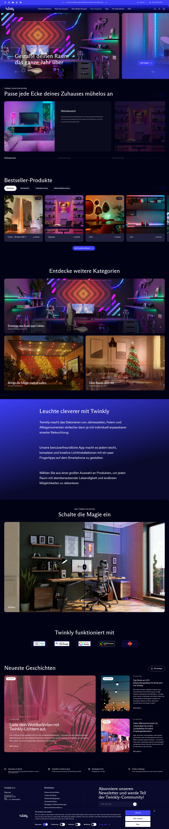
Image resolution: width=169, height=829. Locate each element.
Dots (91, 237)
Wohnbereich (10, 158)
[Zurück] (63, 2)
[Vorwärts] (106, 2)
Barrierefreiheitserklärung (53, 807)
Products (106, 721)
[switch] (62, 824)
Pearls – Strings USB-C (17, 237)
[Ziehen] (84, 567)
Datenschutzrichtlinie (51, 792)
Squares (51, 237)
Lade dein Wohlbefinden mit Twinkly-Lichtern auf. (34, 727)
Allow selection (138, 818)
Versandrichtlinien (50, 801)
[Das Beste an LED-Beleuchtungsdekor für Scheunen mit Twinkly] (115, 693)
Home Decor (10, 678)
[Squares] (64, 214)
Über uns (7, 792)
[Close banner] (154, 811)
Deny (137, 824)
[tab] (10, 188)
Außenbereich (108, 678)
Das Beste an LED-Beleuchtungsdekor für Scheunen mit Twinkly (147, 683)
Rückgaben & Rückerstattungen (55, 804)
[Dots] (105, 214)
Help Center (100, 2)
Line (131, 237)
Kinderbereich (118, 158)
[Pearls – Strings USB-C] (23, 214)
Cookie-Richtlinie (50, 795)
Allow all (137, 813)
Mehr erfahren (14, 746)
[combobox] (142, 2)
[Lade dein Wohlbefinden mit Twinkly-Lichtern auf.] (50, 713)
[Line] (145, 214)
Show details (104, 824)
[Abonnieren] (135, 804)
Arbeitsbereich (64, 158)
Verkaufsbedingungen (52, 798)
